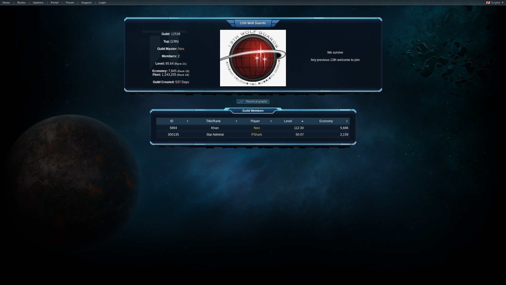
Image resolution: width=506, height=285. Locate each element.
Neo (181, 49)
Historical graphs (256, 101)
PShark (256, 134)
